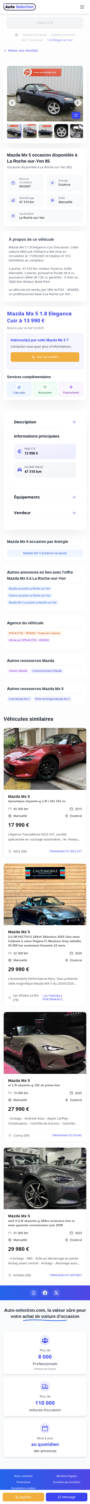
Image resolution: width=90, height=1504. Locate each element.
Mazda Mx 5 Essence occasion (45, 553)
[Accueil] (16, 35)
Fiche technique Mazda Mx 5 (52, 699)
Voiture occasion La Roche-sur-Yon (29, 595)
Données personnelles (66, 1482)
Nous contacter (23, 1476)
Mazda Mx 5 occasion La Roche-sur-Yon (33, 602)
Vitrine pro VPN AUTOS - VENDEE (29, 640)
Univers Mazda (18, 670)
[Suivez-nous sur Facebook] (45, 1293)
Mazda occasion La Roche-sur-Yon (29, 588)
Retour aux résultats (23, 50)
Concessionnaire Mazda (47, 670)
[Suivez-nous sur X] (56, 1293)
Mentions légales (66, 1476)
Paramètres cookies (23, 1488)
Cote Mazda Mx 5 (19, 699)
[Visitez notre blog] (34, 1293)
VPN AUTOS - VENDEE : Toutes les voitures (34, 633)
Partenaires (23, 1482)
